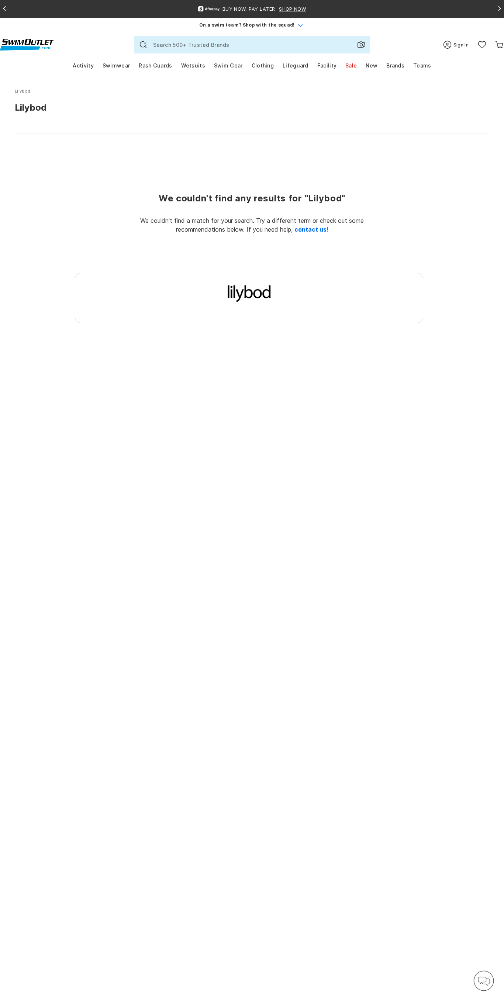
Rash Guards (155, 65)
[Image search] (361, 44)
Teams (422, 65)
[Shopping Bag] (499, 44)
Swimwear (116, 65)
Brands (395, 65)
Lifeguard (295, 65)
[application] (484, 981)
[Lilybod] (249, 293)
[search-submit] (143, 44)
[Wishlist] (482, 44)
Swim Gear (228, 65)
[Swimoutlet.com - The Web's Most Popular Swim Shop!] (26, 44)
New (371, 65)
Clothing (263, 65)
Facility (326, 65)
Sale (351, 65)
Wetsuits (193, 65)
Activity (83, 65)
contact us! (311, 229)
